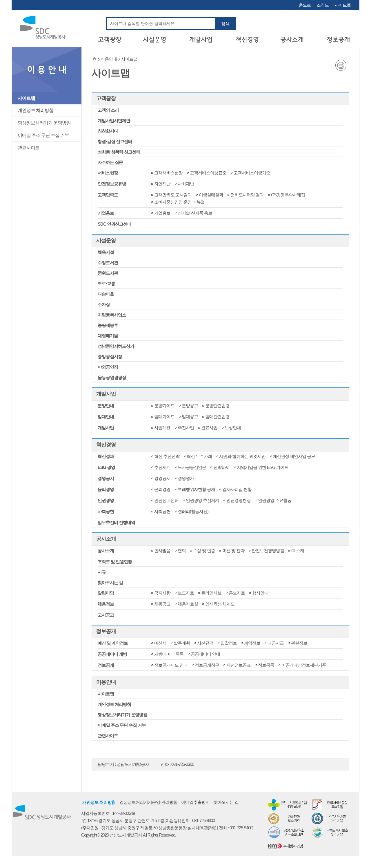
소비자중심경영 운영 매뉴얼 (179, 202)
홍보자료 (237, 592)
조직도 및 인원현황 (115, 561)
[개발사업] (201, 41)
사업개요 (162, 427)
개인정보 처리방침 (35, 110)
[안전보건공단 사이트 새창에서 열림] (288, 804)
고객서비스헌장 (168, 172)
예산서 (160, 643)
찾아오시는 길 (110, 582)
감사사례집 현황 (237, 489)
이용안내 (106, 682)
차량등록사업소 (112, 314)
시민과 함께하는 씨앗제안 (242, 456)
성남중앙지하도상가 (116, 346)
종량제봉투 (108, 325)
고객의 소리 (108, 110)
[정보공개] (338, 41)
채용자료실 (188, 603)
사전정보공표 (238, 665)
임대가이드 (164, 416)
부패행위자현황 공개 (196, 489)
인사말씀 (162, 550)
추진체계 (162, 467)
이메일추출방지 (195, 802)
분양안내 (106, 405)
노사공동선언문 (192, 467)
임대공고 (190, 416)
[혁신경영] (246, 41)
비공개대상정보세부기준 (303, 665)
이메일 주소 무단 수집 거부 (43, 135)
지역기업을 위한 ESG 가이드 (262, 467)
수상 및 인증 (204, 550)
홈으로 (305, 5)
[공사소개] (292, 41)
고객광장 (106, 98)
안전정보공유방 (112, 183)
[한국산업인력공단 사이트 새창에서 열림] (331, 818)
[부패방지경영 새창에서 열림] (288, 845)
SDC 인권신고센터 (114, 224)
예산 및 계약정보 (113, 643)
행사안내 (260, 592)
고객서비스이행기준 (252, 172)
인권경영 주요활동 (274, 500)
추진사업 (186, 427)
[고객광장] (109, 41)
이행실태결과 (211, 194)
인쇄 (340, 65)
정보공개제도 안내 (171, 665)
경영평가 (186, 478)
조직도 (323, 5)
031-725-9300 (182, 764)
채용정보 (106, 603)
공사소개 (106, 539)
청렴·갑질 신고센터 (115, 141)
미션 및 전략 (233, 550)
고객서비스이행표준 (208, 172)
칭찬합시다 (108, 130)
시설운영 (106, 240)
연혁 (182, 550)
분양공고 (190, 405)
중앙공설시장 (110, 356)
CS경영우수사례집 (288, 194)
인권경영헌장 (238, 500)
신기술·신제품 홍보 (195, 213)
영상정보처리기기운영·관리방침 (148, 802)
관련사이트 (28, 147)
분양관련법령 (217, 405)
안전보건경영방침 (268, 550)
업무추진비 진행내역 (116, 522)
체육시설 (106, 252)
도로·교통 (106, 283)
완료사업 (209, 427)
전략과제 (221, 467)
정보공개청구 (207, 665)
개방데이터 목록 (168, 654)
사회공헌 (106, 511)
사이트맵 (342, 5)
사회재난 (186, 183)
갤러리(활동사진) (193, 511)
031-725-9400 (241, 827)
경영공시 (106, 478)
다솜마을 (106, 293)
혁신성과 (106, 456)
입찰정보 (229, 643)
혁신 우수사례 (199, 456)
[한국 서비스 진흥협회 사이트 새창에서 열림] (331, 804)
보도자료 (186, 592)
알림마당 (106, 592)
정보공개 (106, 631)
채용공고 (162, 603)
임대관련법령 (217, 416)
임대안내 (106, 416)
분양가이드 (164, 405)
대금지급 (276, 643)
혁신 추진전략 (166, 456)
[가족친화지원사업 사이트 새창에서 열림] (288, 818)
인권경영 (106, 500)
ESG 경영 (106, 467)
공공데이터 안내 (205, 654)
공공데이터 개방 (112, 654)
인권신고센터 (166, 500)
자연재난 (162, 183)
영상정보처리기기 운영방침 (44, 122)
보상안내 (233, 427)
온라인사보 (211, 592)
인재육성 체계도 (219, 603)
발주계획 (182, 643)
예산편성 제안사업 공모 (294, 456)
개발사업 (106, 394)
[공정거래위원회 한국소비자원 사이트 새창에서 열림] (288, 832)
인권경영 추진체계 (202, 500)
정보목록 (266, 665)
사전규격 (205, 643)
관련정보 (299, 643)
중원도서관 (108, 273)
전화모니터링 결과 (247, 194)
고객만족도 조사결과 (173, 194)
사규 (102, 572)
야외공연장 (108, 366)
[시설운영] (155, 41)
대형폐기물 (108, 335)
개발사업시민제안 (114, 120)
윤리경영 (106, 489)
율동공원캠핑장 (112, 377)
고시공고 (106, 614)
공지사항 (162, 592)
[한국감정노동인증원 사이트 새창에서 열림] (331, 832)
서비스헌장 (108, 172)
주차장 (104, 304)
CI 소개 (297, 550)
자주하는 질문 (110, 162)
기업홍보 (106, 213)
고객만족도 (108, 194)
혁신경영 (106, 444)
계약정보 (252, 643)
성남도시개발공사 (133, 764)
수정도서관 (108, 262)
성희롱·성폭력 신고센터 (119, 151)
